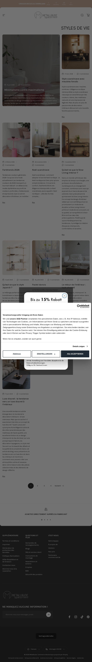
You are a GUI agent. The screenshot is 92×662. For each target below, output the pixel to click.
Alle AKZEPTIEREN (75, 354)
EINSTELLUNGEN (44, 354)
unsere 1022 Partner (19, 319)
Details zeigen (79, 346)
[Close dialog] (64, 295)
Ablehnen (17, 354)
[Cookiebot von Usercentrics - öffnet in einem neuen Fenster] (78, 306)
